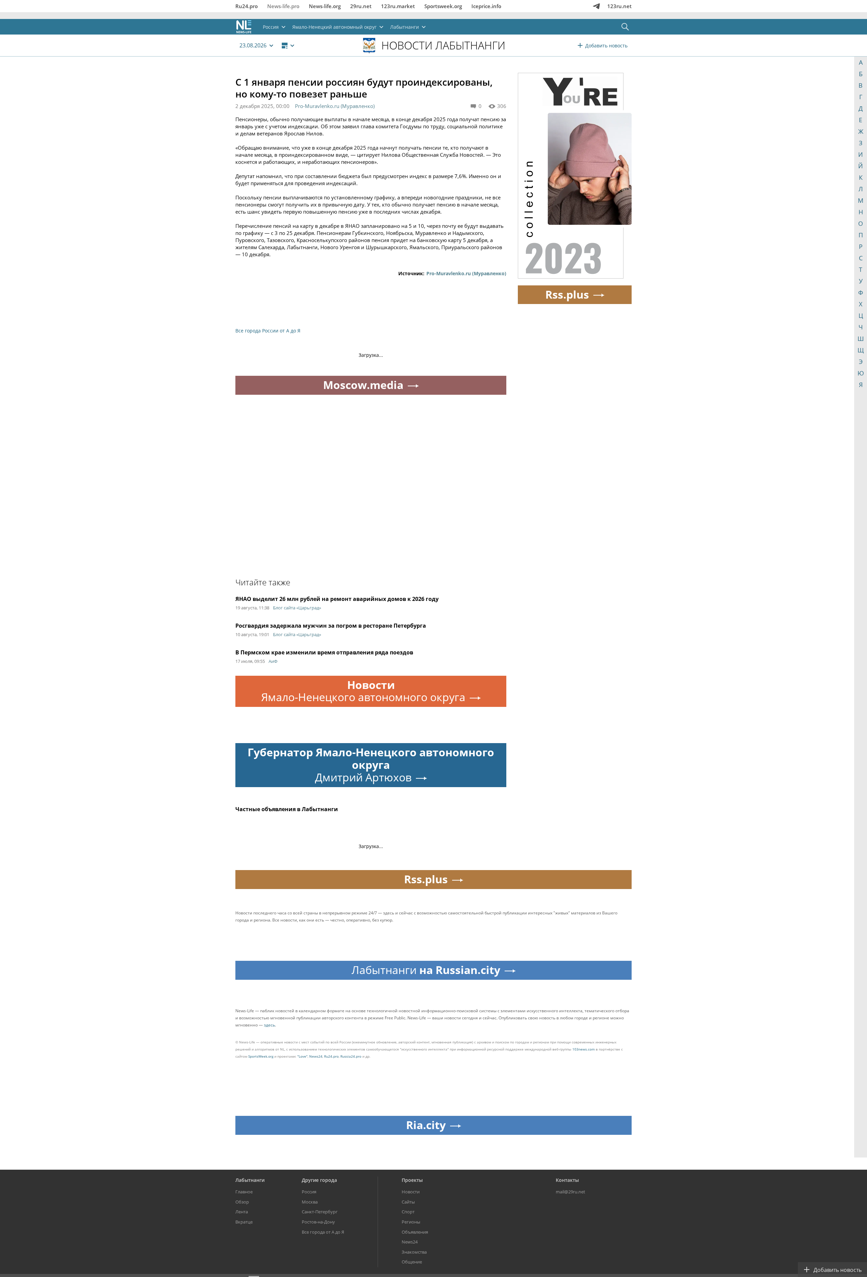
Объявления (415, 1232)
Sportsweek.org (443, 6)
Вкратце (244, 1222)
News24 (315, 1056)
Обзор (242, 1202)
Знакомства (414, 1252)
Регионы (411, 1222)
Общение (412, 1262)
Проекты (412, 1180)
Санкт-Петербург (320, 1212)
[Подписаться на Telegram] (596, 6)
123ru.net (619, 6)
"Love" (302, 1056)
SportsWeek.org (260, 1056)
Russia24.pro (350, 1056)
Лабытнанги (250, 1180)
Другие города (319, 1180)
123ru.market (398, 6)
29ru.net (361, 6)
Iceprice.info (486, 6)
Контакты (567, 1180)
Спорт (408, 1212)
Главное (244, 1192)
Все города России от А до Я (267, 330)
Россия (309, 1192)
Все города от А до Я (323, 1232)
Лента (241, 1212)
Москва (310, 1202)
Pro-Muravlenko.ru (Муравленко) (335, 106)
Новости (411, 1192)
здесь (269, 1025)
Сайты (408, 1202)
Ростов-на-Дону (318, 1222)
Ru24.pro (246, 6)
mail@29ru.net (570, 1192)
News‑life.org (325, 6)
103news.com (583, 1049)
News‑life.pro (283, 6)
